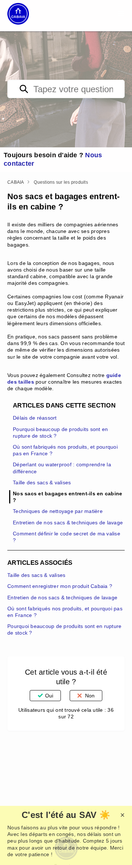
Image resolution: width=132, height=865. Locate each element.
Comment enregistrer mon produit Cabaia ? (59, 586)
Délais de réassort (35, 418)
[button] (121, 13)
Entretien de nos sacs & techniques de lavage (68, 522)
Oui (49, 696)
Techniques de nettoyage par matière (58, 511)
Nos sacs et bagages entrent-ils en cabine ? (67, 497)
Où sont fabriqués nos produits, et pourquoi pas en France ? (65, 450)
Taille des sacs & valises (42, 482)
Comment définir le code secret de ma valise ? (66, 537)
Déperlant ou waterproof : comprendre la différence (62, 468)
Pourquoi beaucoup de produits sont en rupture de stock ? (60, 432)
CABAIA (15, 182)
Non (90, 696)
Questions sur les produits (61, 182)
